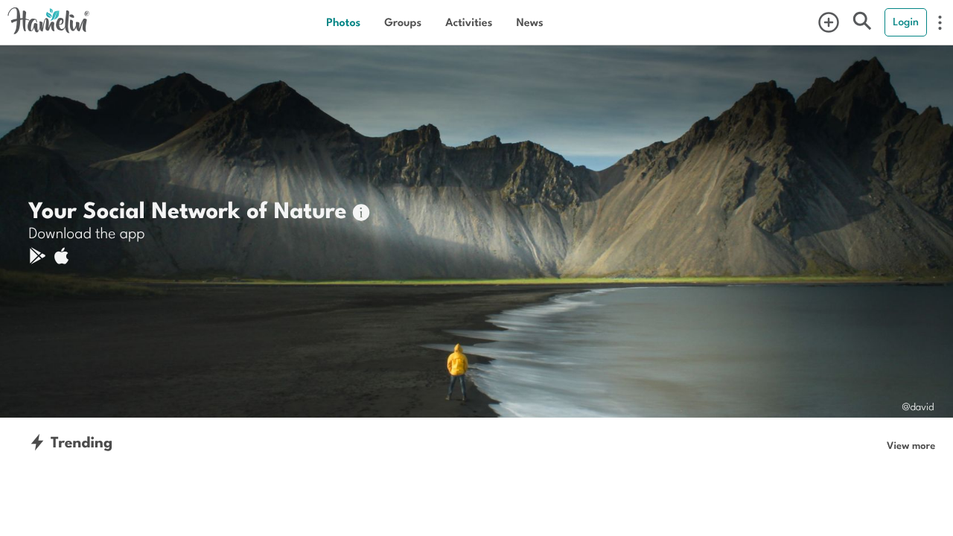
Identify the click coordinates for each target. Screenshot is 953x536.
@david (918, 406)
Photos (343, 22)
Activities (468, 22)
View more (911, 445)
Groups (402, 22)
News (529, 22)
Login (906, 21)
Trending (79, 442)
